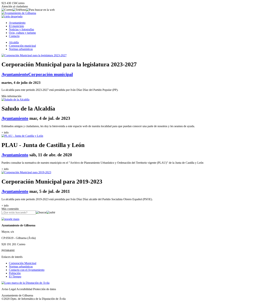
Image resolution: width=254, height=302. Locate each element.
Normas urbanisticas (21, 49)
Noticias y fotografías (21, 29)
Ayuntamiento (17, 22)
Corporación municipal (22, 45)
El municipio (16, 26)
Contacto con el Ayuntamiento (26, 269)
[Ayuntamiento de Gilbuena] (18, 13)
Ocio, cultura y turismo (22, 32)
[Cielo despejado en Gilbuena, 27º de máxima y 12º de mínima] (11, 16)
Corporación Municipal (22, 263)
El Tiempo (15, 276)
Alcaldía (14, 42)
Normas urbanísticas (21, 266)
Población (15, 273)
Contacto (14, 36)
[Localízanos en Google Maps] (10, 219)
